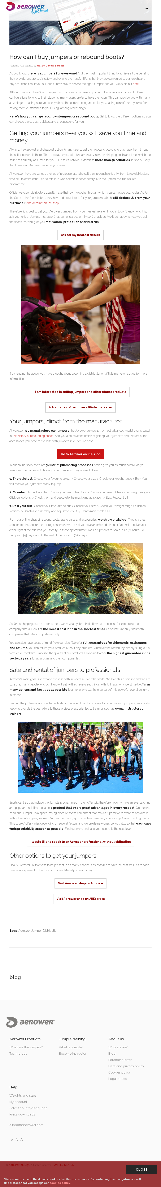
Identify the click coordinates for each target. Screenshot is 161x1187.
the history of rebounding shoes (33, 436)
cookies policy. (60, 1182)
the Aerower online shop (43, 203)
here (136, 84)
